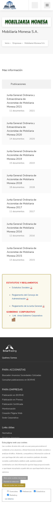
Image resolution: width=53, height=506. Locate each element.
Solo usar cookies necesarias (15, 478)
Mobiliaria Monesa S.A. (35, 43)
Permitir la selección (11, 482)
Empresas (17, 43)
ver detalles (9, 499)
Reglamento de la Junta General (27, 306)
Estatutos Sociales (21, 287)
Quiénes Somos (9, 357)
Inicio (7, 43)
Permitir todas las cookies (14, 485)
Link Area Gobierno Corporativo (27, 315)
